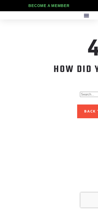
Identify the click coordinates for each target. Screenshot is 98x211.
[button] (86, 15)
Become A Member (48, 6)
